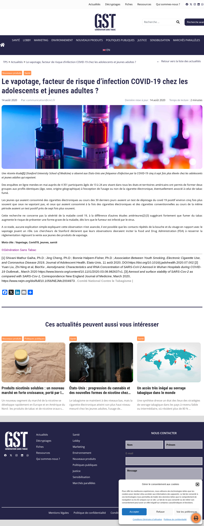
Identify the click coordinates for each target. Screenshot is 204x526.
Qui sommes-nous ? (168, 4)
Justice (142, 40)
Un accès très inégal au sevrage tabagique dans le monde (161, 390)
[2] (144, 215)
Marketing (41, 40)
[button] (197, 484)
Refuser (160, 511)
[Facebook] (186, 4)
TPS (5, 62)
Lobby (27, 40)
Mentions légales (59, 513)
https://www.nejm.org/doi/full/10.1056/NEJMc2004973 (38, 281)
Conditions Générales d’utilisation (147, 519)
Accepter (134, 511)
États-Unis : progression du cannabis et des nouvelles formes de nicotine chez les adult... (99, 390)
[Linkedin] (198, 4)
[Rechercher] (178, 22)
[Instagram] (194, 4)
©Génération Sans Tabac (19, 250)
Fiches (129, 4)
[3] (147, 215)
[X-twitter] (190, 4)
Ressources (144, 4)
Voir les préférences (186, 511)
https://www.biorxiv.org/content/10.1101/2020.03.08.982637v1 (80, 271)
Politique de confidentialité (175, 519)
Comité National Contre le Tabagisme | (105, 281)
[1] (3, 258)
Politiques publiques (120, 40)
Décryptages (112, 4)
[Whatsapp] (27, 455)
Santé (16, 40)
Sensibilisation (160, 40)
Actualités (94, 4)
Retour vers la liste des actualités (179, 61)
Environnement (62, 40)
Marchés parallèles (186, 40)
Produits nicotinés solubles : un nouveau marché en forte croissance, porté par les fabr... (33, 390)
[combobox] (159, 22)
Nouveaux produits (89, 40)
